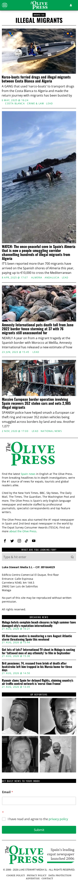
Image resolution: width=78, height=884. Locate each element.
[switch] (68, 443)
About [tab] (64, 368)
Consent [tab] (14, 368)
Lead (49, 103)
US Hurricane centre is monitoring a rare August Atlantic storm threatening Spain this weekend (37, 637)
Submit (39, 830)
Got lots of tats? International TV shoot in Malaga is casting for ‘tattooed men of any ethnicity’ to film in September (38, 651)
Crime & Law (35, 103)
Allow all (39, 486)
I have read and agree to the (38, 819)
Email (7, 792)
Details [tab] (39, 368)
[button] (72, 557)
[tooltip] (5, 541)
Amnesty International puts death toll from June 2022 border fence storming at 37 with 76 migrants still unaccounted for (37, 329)
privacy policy (58, 819)
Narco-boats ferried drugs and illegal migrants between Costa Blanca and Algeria (36, 79)
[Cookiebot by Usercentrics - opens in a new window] (57, 357)
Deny (39, 520)
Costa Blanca (15, 103)
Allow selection (39, 503)
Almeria (36, 277)
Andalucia (52, 277)
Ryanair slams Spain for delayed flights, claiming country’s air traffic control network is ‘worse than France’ (37, 682)
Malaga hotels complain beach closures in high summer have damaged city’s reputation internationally (39, 624)
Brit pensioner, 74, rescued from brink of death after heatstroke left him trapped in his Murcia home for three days (37, 667)
